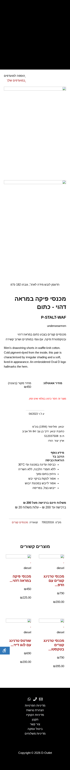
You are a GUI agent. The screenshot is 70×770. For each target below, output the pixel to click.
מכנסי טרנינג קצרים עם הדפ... (54, 580)
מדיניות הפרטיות (35, 705)
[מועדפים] (35, 34)
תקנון (35, 719)
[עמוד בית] (35, 8)
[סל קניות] (35, 52)
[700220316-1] (35, 133)
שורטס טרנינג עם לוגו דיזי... (20, 643)
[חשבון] (35, 43)
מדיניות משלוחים (35, 733)
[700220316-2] (35, 226)
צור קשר (35, 724)
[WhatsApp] (29, 699)
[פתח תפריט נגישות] (5, 650)
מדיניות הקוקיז (35, 714)
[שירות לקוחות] (41, 699)
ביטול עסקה (35, 728)
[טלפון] (35, 699)
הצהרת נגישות (35, 710)
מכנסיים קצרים (20, 522)
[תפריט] (35, 62)
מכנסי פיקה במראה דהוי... (20, 578)
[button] (65, 533)
